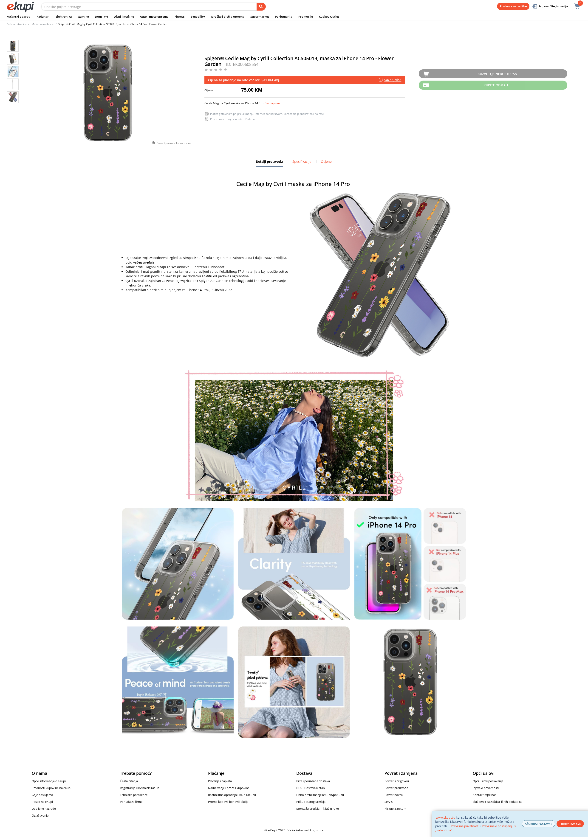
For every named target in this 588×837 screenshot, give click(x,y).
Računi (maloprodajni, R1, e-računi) (232, 795)
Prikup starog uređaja (310, 802)
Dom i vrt (101, 16)
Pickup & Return (395, 808)
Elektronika (64, 16)
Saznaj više (272, 103)
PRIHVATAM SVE (570, 824)
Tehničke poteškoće (133, 795)
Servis (388, 802)
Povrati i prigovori (396, 781)
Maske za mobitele (43, 24)
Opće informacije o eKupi (49, 781)
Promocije (305, 16)
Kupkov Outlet (329, 16)
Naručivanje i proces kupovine (228, 788)
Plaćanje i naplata (220, 781)
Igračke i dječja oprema (227, 16)
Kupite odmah (496, 85)
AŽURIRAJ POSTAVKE (538, 824)
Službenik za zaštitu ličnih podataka (497, 802)
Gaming (83, 16)
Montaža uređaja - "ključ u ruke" (318, 808)
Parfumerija (283, 16)
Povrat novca (393, 795)
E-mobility (197, 16)
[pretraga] (261, 7)
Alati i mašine (124, 16)
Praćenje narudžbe (513, 6)
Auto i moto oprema (154, 16)
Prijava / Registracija (553, 6)
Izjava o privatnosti (486, 788)
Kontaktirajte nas (484, 795)
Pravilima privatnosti (465, 826)
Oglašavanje (40, 815)
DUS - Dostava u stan (310, 788)
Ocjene (326, 161)
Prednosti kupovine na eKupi (51, 788)
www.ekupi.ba (445, 817)
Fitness (179, 16)
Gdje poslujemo (42, 795)
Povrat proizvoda (396, 788)
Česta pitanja (129, 781)
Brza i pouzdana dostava (313, 781)
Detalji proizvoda (269, 163)
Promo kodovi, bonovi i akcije (228, 802)
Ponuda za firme (131, 802)
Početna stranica (16, 24)
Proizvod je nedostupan (496, 74)
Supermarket (259, 16)
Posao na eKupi (42, 802)
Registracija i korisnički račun (139, 788)
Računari (43, 16)
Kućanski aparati (18, 16)
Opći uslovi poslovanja (488, 781)
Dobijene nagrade (44, 808)
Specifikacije (301, 161)
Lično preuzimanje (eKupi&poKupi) (320, 795)
